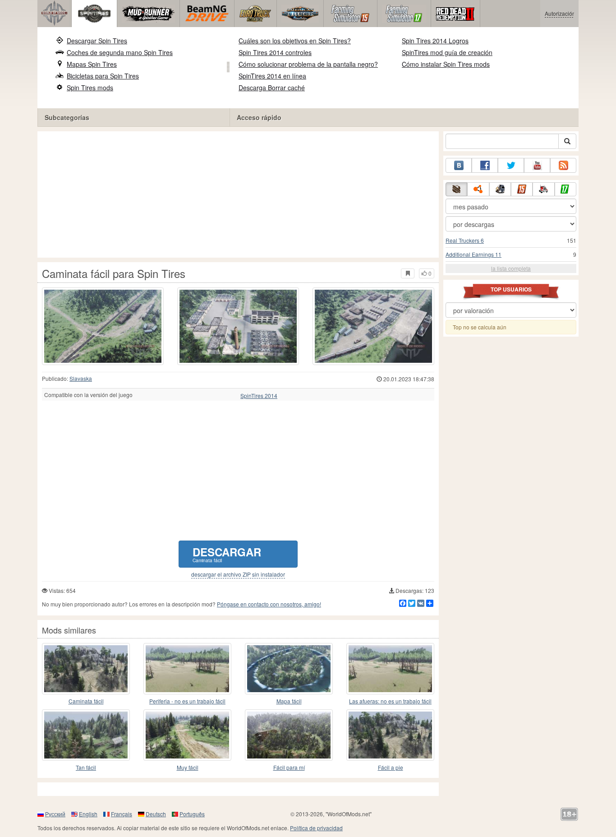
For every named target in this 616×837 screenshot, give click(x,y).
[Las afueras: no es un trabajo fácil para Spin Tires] (390, 668)
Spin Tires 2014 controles (275, 52)
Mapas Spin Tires (92, 64)
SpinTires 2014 (258, 395)
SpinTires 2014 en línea (272, 75)
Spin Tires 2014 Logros (435, 40)
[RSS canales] (563, 165)
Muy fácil (187, 767)
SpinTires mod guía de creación (447, 52)
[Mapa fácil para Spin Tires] (289, 668)
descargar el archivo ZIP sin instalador (238, 574)
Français (121, 814)
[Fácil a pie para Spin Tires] (390, 735)
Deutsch (156, 814)
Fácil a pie (390, 767)
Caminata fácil (86, 701)
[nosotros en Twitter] (511, 165)
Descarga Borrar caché (272, 87)
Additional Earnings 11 (473, 254)
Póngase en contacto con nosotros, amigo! (269, 604)
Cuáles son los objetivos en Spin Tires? (295, 40)
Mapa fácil (289, 701)
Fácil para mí (289, 767)
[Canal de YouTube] (537, 165)
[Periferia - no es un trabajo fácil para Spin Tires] (187, 668)
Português (192, 814)
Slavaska (80, 378)
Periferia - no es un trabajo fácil (187, 701)
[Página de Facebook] (485, 165)
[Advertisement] (238, 194)
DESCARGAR (227, 554)
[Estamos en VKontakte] (459, 165)
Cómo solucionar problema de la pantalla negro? (308, 64)
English (88, 814)
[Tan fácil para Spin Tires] (86, 735)
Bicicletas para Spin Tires (103, 75)
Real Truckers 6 (465, 240)
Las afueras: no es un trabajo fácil (390, 701)
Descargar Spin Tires (97, 40)
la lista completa (511, 268)
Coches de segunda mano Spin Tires (120, 52)
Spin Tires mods (90, 87)
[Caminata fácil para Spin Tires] (103, 326)
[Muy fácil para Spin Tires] (187, 735)
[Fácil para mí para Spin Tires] (289, 735)
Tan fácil (86, 767)
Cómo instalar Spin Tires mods (446, 64)
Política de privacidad (316, 828)
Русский (55, 814)
